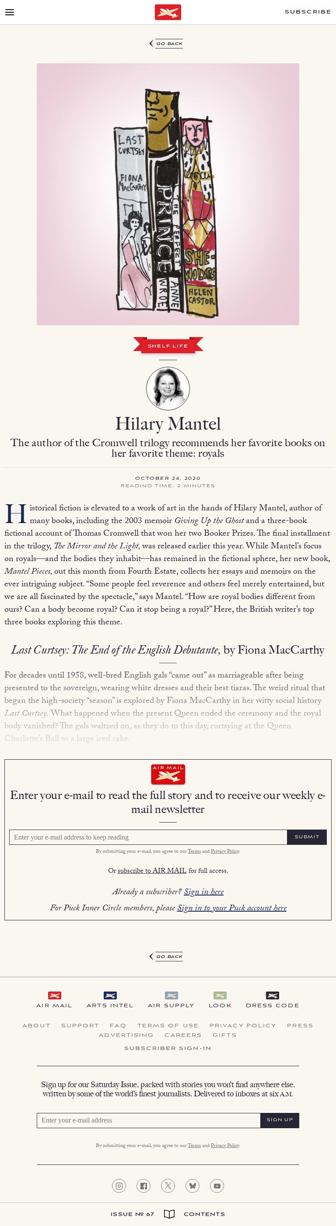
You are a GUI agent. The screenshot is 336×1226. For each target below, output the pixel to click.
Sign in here (204, 892)
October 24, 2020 (168, 479)
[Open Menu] (9, 12)
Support (80, 1026)
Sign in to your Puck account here (232, 909)
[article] (168, 500)
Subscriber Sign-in (168, 1049)
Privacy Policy (225, 851)
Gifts (225, 1036)
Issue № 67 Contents (168, 1214)
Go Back (169, 44)
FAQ (118, 1026)
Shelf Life (168, 346)
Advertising (126, 1036)
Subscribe (308, 12)
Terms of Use (168, 1026)
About (36, 1026)
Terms (194, 851)
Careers (183, 1036)
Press (300, 1026)
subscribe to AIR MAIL (152, 872)
